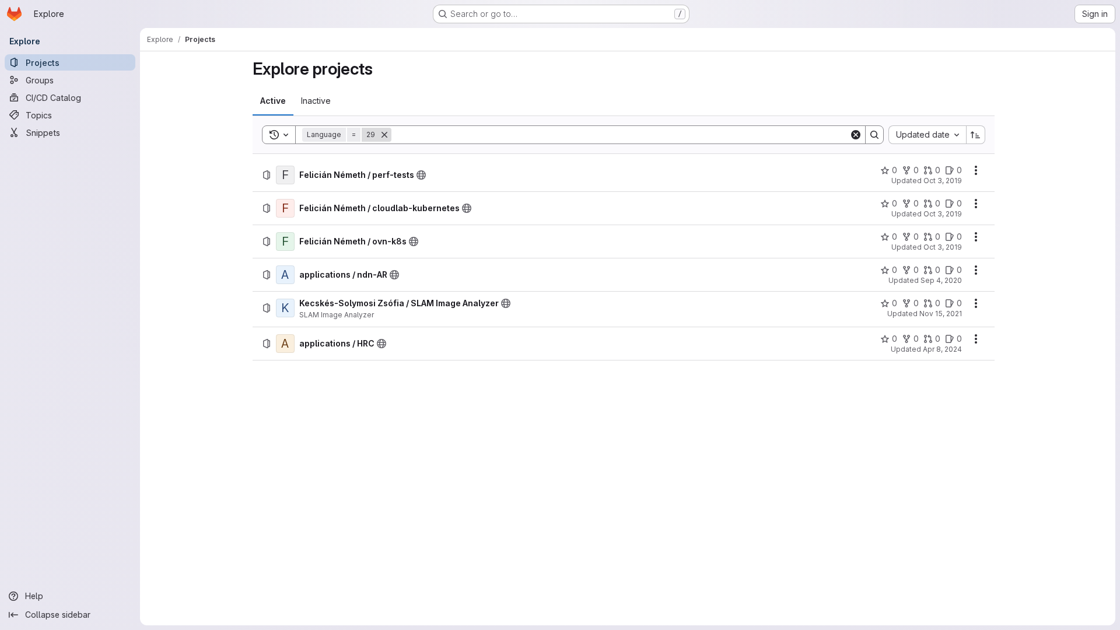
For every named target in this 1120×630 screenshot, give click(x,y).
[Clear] (856, 135)
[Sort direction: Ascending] (976, 134)
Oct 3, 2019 (942, 180)
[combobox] (927, 134)
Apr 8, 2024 (942, 349)
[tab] (273, 101)
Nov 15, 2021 (940, 313)
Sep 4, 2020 (941, 280)
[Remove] (384, 135)
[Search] (874, 134)
